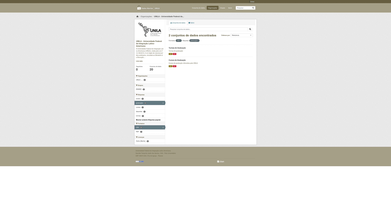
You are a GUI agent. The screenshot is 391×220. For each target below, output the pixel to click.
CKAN (220, 161)
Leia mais (139, 61)
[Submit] (253, 8)
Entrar (252, 2)
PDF (174, 54)
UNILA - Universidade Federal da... (169, 16)
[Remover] (180, 40)
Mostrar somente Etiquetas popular (148, 120)
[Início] (137, 16)
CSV (170, 54)
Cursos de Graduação (177, 60)
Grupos (222, 8)
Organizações (212, 8)
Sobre (230, 8)
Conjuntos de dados (198, 8)
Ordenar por (225, 35)
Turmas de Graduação (177, 48)
